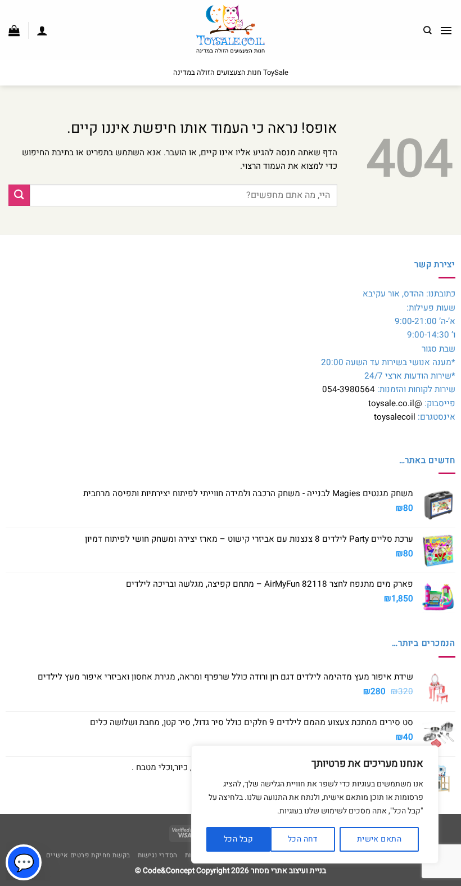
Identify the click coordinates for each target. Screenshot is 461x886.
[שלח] (19, 195)
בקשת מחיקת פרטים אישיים (88, 855)
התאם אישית (379, 839)
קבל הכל (238, 839)
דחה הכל (303, 839)
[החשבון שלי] (42, 30)
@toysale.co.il (395, 403)
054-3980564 (348, 389)
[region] (315, 804)
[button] (446, 30)
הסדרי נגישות (158, 855)
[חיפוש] (427, 30)
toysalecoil (394, 417)
